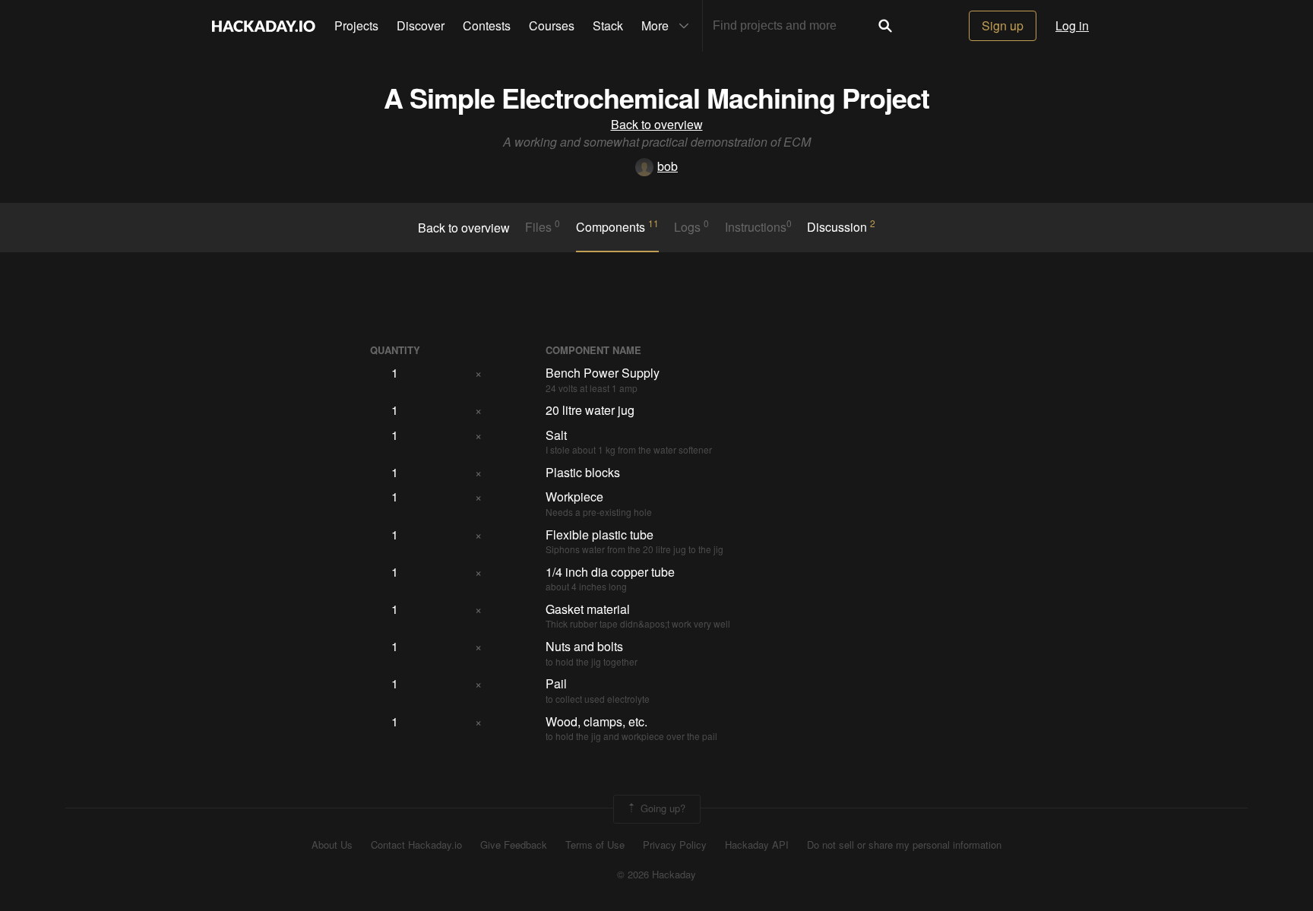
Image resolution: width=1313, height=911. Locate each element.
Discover (421, 25)
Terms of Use (595, 845)
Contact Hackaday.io (416, 845)
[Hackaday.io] (263, 26)
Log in (1072, 25)
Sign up (1003, 25)
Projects (356, 25)
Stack (608, 25)
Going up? (661, 807)
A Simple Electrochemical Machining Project (656, 97)
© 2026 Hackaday (656, 874)
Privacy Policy (675, 845)
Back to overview (657, 124)
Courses (551, 25)
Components (617, 226)
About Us (332, 845)
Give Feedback (513, 845)
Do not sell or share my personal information (904, 845)
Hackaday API (757, 845)
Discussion (841, 226)
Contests (487, 25)
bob (667, 166)
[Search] (885, 26)
